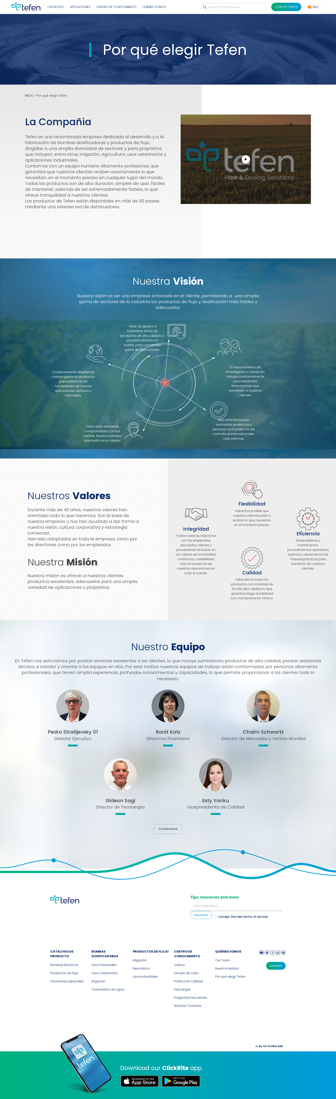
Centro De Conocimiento (116, 7)
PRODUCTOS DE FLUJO (151, 951)
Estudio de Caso (186, 973)
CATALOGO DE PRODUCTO (62, 953)
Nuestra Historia (227, 968)
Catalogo (55, 7)
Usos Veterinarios (105, 973)
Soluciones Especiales (67, 981)
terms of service (255, 917)
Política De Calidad (188, 981)
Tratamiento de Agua (108, 989)
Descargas (182, 989)
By (269, 1046)
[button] (315, 7)
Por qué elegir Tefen (230, 976)
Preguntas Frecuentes (190, 997)
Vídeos (179, 965)
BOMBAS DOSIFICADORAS (105, 953)
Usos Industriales (104, 965)
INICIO (29, 95)
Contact (276, 966)
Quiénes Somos (154, 7)
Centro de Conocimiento (187, 953)
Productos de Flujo (64, 973)
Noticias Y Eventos (187, 1006)
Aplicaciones (80, 7)
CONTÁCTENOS (286, 7)
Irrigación (99, 981)
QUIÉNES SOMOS (228, 951)
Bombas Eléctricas (64, 965)
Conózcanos (168, 829)
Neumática (141, 968)
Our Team (222, 960)
